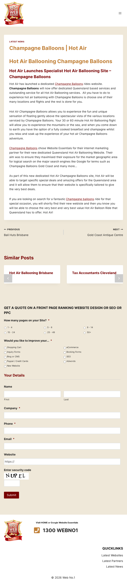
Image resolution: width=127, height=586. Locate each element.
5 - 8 (49, 327)
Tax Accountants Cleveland (94, 273)
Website (10, 454)
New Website (13, 366)
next (119, 278)
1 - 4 (10, 327)
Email (9, 439)
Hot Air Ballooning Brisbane (31, 273)
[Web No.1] (14, 13)
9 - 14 (90, 327)
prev (8, 278)
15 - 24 (11, 332)
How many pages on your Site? (27, 320)
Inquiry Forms (13, 352)
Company (12, 408)
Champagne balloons (80, 199)
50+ (89, 332)
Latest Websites (112, 555)
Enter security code (17, 470)
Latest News (16, 41)
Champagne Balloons (69, 84)
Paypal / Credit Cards (17, 361)
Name (8, 386)
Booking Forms (73, 352)
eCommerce (72, 347)
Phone (10, 423)
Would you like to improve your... (28, 340)
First (6, 399)
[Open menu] (120, 13)
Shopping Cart (14, 347)
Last (66, 399)
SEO (68, 356)
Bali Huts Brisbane (16, 232)
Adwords (71, 361)
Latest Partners (112, 561)
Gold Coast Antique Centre (105, 232)
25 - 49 (51, 332)
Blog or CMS (13, 356)
